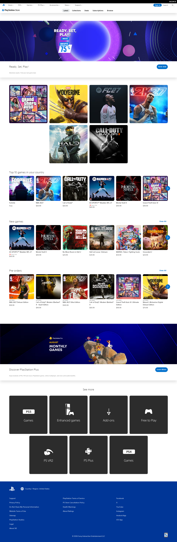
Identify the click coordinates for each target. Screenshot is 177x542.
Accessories (54, 5)
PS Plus (40, 5)
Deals (87, 10)
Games (29, 5)
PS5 (19, 5)
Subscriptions (98, 10)
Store (10, 5)
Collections (76, 10)
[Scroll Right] (167, 188)
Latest (66, 10)
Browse (110, 10)
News (67, 5)
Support (78, 5)
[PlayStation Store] (11, 10)
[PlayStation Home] (3, 5)
